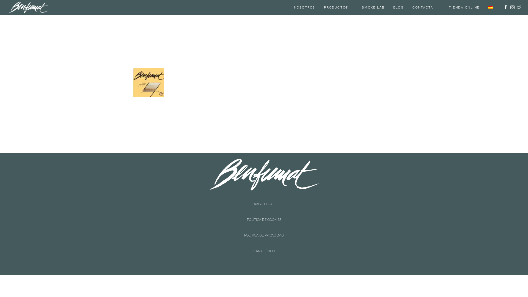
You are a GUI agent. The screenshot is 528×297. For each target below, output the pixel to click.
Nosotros (311, 7)
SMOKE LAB (380, 7)
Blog (405, 7)
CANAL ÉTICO (264, 213)
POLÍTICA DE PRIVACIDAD (264, 208)
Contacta (429, 7)
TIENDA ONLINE (464, 7)
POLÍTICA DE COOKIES (264, 203)
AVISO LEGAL (264, 198)
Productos (343, 7)
